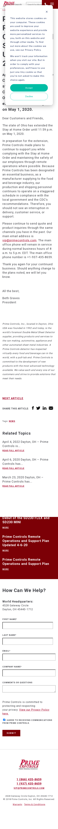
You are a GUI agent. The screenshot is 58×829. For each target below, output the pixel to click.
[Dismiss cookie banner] (47, 12)
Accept (29, 87)
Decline (29, 96)
